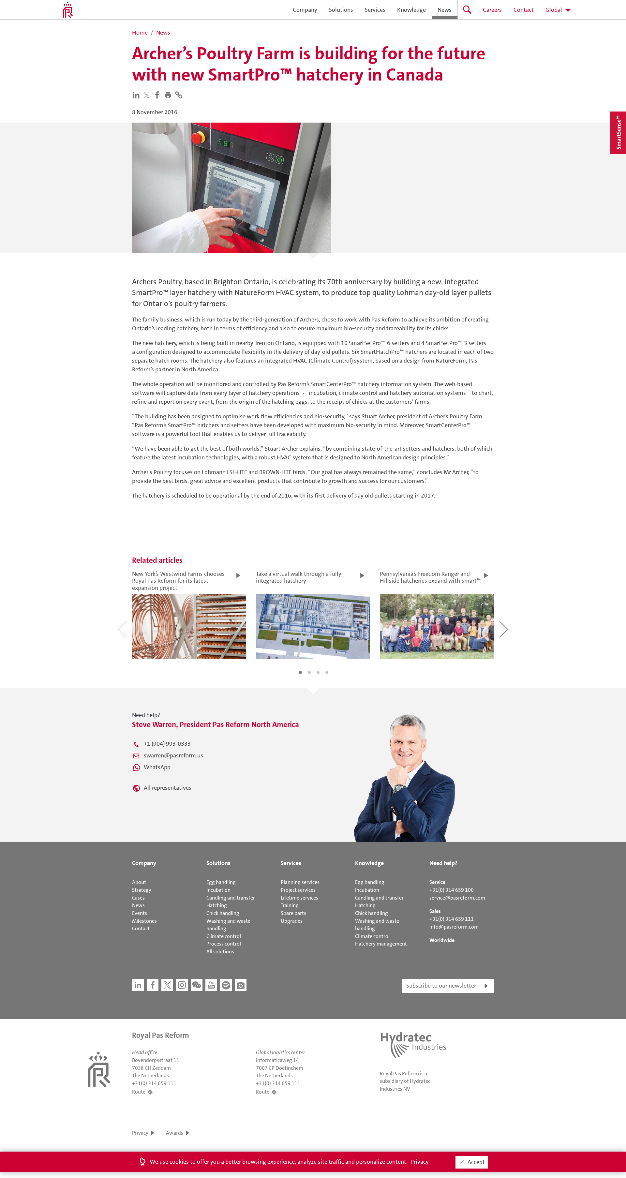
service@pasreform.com (457, 897)
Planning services (300, 882)
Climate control (223, 936)
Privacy (140, 1132)
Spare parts (293, 913)
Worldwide (442, 940)
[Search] (467, 9)
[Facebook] (158, 94)
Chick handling (222, 913)
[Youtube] (211, 985)
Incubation (218, 890)
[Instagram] (182, 985)
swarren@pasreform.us (173, 755)
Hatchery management (381, 943)
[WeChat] (196, 985)
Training (290, 905)
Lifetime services (299, 897)
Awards (174, 1132)
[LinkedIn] (137, 94)
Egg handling (221, 882)
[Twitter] (148, 95)
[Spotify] (226, 985)
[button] (169, 94)
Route (138, 1091)
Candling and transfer (230, 897)
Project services (298, 890)
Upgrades (292, 920)
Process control (223, 943)
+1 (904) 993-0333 (167, 744)
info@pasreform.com (454, 926)
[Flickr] (240, 985)
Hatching (216, 905)
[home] (68, 10)
